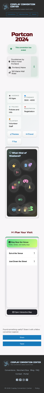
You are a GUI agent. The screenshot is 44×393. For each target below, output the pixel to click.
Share (22, 337)
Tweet (22, 344)
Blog (32, 370)
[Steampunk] (15, 184)
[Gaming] (14, 209)
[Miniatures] (30, 187)
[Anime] (14, 165)
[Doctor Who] (26, 165)
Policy (37, 388)
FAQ (37, 370)
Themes (15, 134)
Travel (30, 134)
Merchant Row (23, 14)
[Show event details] (34, 66)
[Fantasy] (30, 209)
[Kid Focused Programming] (19, 182)
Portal (26, 374)
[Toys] (19, 210)
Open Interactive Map (23, 312)
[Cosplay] (26, 181)
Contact (19, 374)
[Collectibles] (25, 210)
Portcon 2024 (22, 37)
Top (15, 141)
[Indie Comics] (17, 172)
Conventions (11, 14)
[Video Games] (20, 199)
